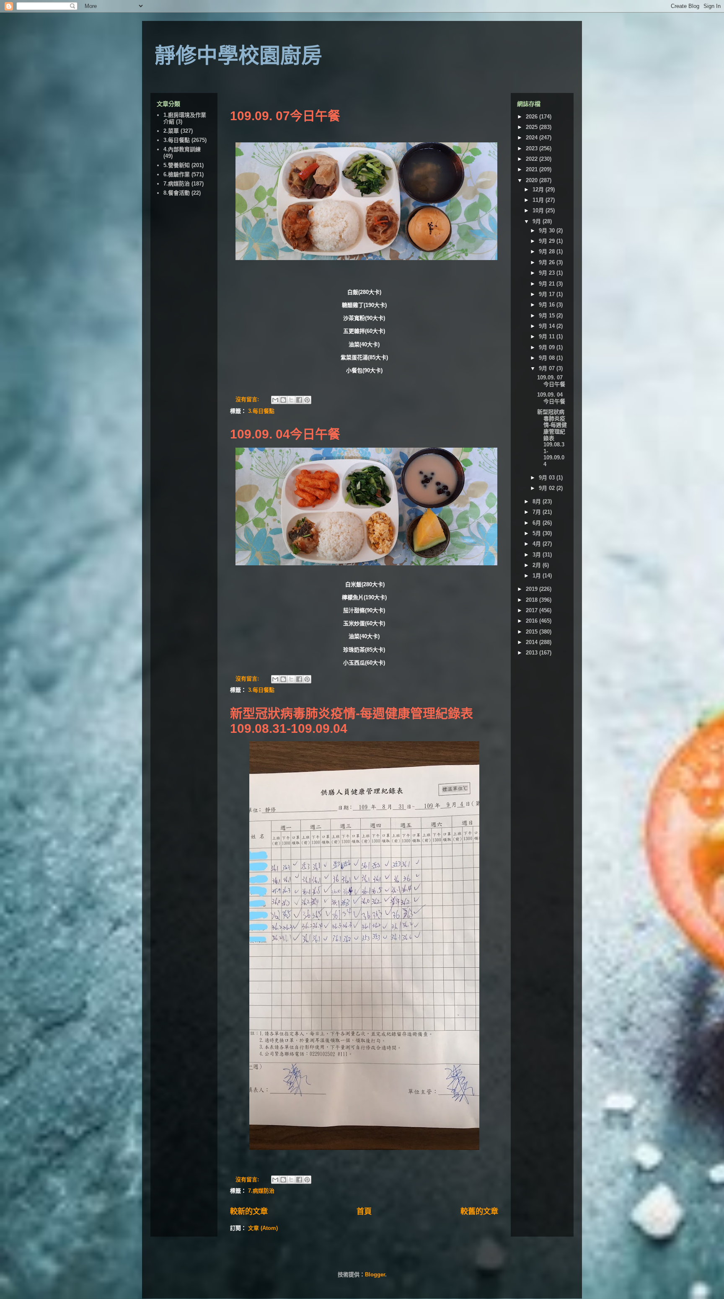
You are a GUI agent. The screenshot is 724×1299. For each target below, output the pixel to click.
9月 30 (547, 230)
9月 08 (547, 358)
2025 (532, 127)
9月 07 (547, 368)
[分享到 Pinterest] (307, 400)
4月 (538, 544)
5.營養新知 (176, 165)
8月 (538, 501)
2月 (538, 565)
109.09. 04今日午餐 (285, 434)
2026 (532, 116)
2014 (532, 642)
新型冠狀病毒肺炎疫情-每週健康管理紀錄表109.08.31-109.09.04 (552, 438)
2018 (532, 600)
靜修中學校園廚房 (238, 55)
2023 (532, 148)
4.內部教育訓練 (182, 149)
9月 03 (547, 477)
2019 (532, 589)
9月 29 (547, 241)
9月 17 (547, 294)
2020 (532, 180)
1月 (538, 575)
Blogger (375, 1274)
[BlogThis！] (283, 400)
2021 (532, 169)
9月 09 (547, 347)
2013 (532, 653)
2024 (532, 137)
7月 (538, 512)
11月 (539, 200)
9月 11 (547, 336)
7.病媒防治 (261, 1191)
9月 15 (547, 315)
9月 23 (547, 273)
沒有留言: (248, 399)
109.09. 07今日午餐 (285, 116)
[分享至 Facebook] (299, 400)
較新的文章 (249, 1211)
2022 (532, 159)
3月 (538, 555)
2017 (532, 610)
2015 (532, 632)
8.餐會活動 (176, 193)
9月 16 (547, 305)
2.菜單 (171, 131)
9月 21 (547, 284)
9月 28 (547, 251)
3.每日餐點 (261, 411)
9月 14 (547, 326)
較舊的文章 (479, 1211)
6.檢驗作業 (176, 174)
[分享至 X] (291, 400)
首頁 (364, 1211)
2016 (532, 621)
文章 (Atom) (263, 1228)
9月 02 (547, 488)
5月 (538, 533)
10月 (539, 210)
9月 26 (547, 262)
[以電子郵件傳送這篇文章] (275, 400)
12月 (539, 189)
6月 (538, 523)
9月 (538, 221)
